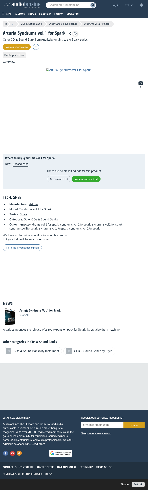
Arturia (45, 39)
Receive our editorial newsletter (102, 418)
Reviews (20, 14)
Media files (72, 14)
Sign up (134, 425)
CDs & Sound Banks (31, 23)
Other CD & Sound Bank (18, 39)
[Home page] (5, 24)
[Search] (92, 5)
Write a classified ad (86, 179)
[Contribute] (36, 47)
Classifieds (45, 14)
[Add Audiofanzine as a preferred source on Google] (60, 453)
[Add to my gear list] (75, 33)
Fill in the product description (22, 247)
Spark (75, 39)
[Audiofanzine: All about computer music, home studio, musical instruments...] (22, 5)
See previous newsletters (96, 433)
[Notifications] (141, 5)
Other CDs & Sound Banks (63, 23)
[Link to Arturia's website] (68, 33)
